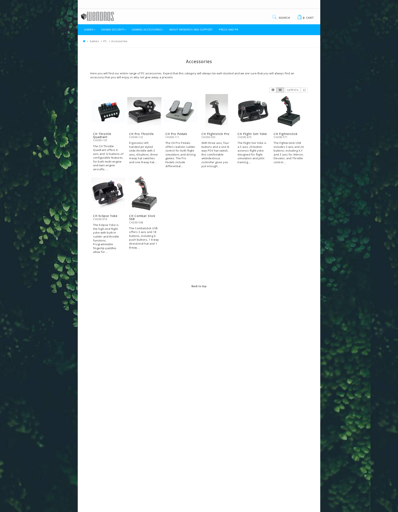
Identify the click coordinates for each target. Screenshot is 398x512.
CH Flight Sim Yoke (252, 134)
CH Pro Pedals (176, 134)
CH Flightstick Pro (215, 134)
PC (105, 41)
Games (89, 29)
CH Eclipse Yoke (105, 216)
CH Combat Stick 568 (142, 217)
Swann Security (112, 29)
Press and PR (228, 29)
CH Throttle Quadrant (102, 135)
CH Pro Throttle (141, 134)
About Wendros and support (191, 29)
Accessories (119, 41)
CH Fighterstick (285, 134)
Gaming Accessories (147, 29)
